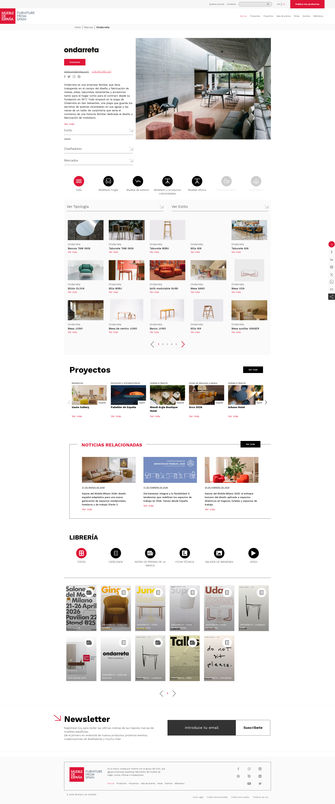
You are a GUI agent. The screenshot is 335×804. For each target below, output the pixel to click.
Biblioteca (318, 16)
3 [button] (167, 344)
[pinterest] (331, 267)
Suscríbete (253, 727)
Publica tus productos (307, 4)
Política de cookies (240, 797)
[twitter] (331, 274)
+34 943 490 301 (101, 71)
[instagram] (249, 768)
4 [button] (171, 344)
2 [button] (162, 344)
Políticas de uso (260, 797)
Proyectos (268, 16)
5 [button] (176, 344)
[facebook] (331, 252)
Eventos (306, 16)
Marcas (243, 16)
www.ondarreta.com (76, 71)
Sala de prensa (283, 16)
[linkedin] (331, 259)
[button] (98, 130)
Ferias (296, 16)
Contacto (231, 4)
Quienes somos (216, 4)
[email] (331, 289)
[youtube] (249, 783)
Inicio (78, 27)
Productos (255, 16)
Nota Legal (198, 797)
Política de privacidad (217, 797)
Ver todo (253, 369)
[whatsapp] (331, 282)
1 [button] (158, 344)
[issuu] (249, 776)
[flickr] (260, 776)
